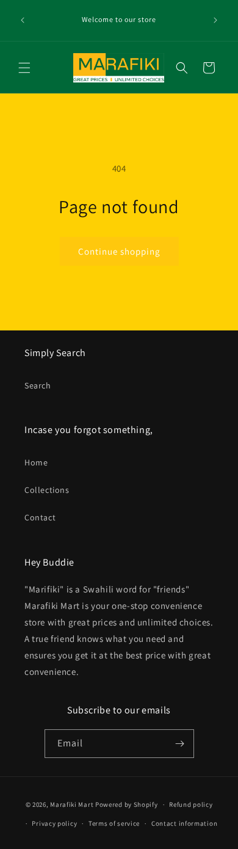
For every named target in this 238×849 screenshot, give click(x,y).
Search (37, 385)
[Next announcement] (215, 20)
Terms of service (114, 823)
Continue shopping (119, 251)
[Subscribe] (180, 743)
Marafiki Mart (71, 804)
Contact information (184, 823)
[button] (24, 67)
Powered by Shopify (126, 804)
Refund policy (190, 804)
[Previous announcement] (22, 20)
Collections (47, 489)
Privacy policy (54, 823)
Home (36, 462)
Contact (40, 517)
